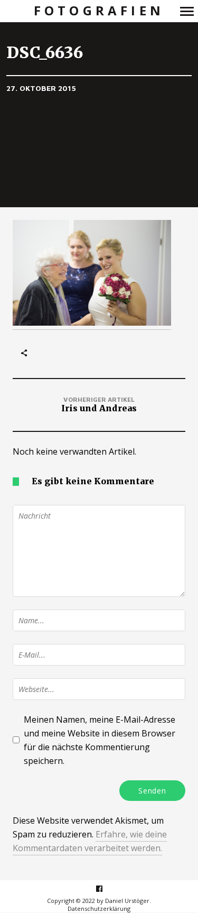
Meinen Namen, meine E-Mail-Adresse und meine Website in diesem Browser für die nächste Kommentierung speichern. (99, 740)
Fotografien (99, 11)
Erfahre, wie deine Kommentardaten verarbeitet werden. (90, 841)
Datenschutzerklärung (99, 908)
